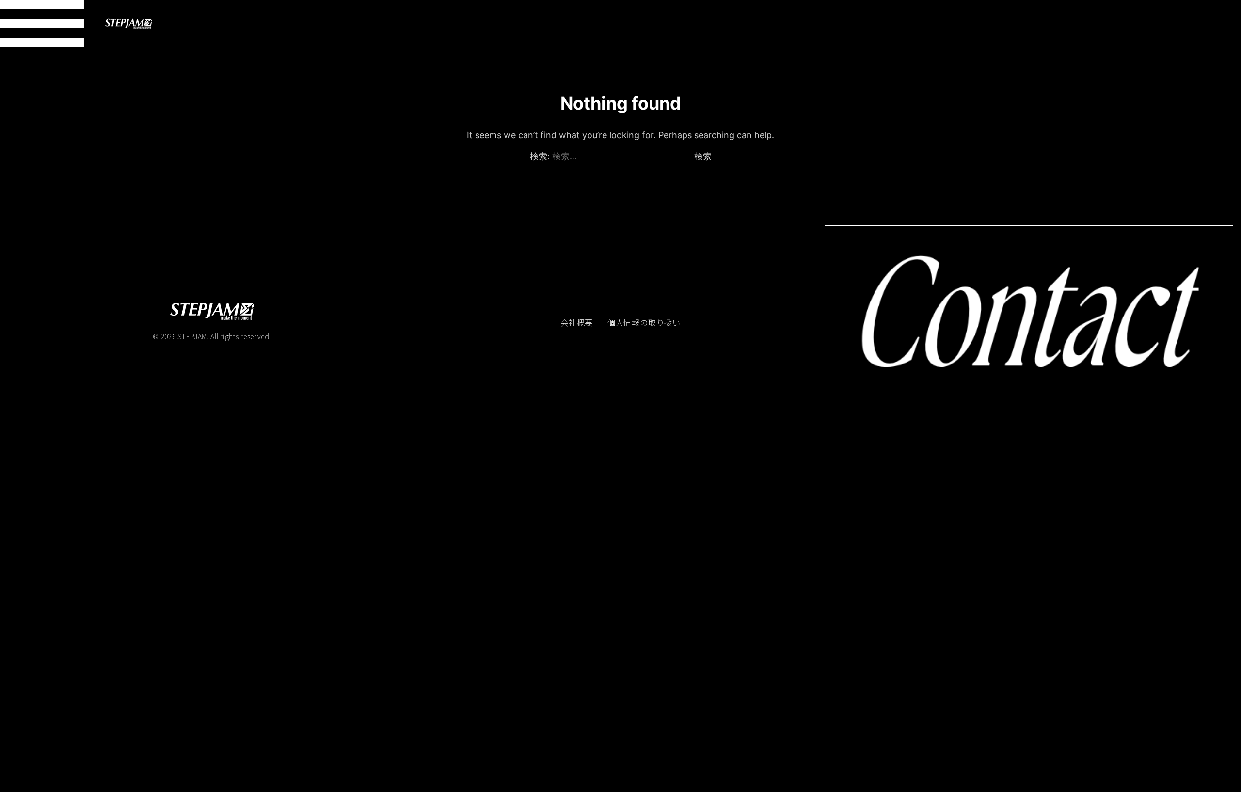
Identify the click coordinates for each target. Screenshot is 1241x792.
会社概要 (577, 322)
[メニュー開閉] (42, 23)
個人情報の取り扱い (644, 322)
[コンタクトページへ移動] (1029, 322)
